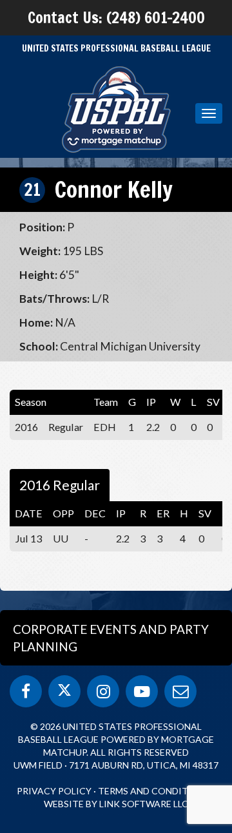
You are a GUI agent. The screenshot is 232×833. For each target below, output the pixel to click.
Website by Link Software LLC (116, 803)
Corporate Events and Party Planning (111, 638)
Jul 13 (28, 538)
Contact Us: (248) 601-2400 (116, 17)
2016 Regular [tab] (59, 485)
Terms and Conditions (154, 790)
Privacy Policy (54, 790)
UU (60, 538)
